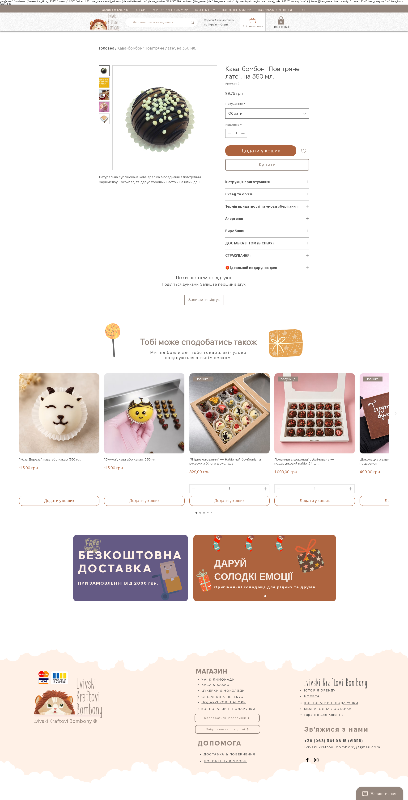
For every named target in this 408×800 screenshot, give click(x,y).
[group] (204, 439)
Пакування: (235, 103)
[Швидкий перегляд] (59, 413)
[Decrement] (229, 133)
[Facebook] (307, 760)
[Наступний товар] (396, 413)
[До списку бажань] (303, 150)
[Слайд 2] (265, 596)
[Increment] (243, 133)
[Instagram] (316, 760)
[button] (253, 22)
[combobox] (267, 113)
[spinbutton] (236, 133)
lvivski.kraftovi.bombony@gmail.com (342, 747)
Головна (106, 48)
